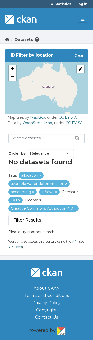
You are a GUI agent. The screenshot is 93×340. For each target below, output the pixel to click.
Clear (79, 55)
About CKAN (47, 288)
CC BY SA (74, 123)
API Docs (15, 247)
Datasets (24, 39)
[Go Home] (7, 39)
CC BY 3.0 (67, 117)
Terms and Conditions (46, 295)
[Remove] (40, 175)
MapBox (37, 117)
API (75, 241)
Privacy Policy (46, 302)
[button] (12, 69)
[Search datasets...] (76, 138)
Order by (17, 153)
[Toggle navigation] (82, 19)
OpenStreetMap (37, 123)
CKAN (61, 330)
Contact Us (46, 317)
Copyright (46, 309)
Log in (81, 4)
